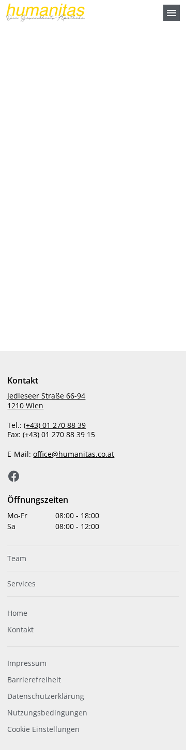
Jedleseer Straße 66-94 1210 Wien (46, 400)
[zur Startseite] (80, 13)
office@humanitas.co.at (73, 454)
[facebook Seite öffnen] (14, 476)
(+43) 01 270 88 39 (55, 425)
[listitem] (92, 558)
